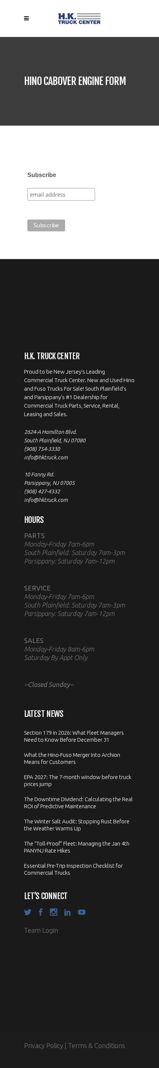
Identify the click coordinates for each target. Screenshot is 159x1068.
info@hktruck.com (46, 457)
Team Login (41, 930)
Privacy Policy (43, 1045)
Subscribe (41, 175)
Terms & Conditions (96, 1045)
